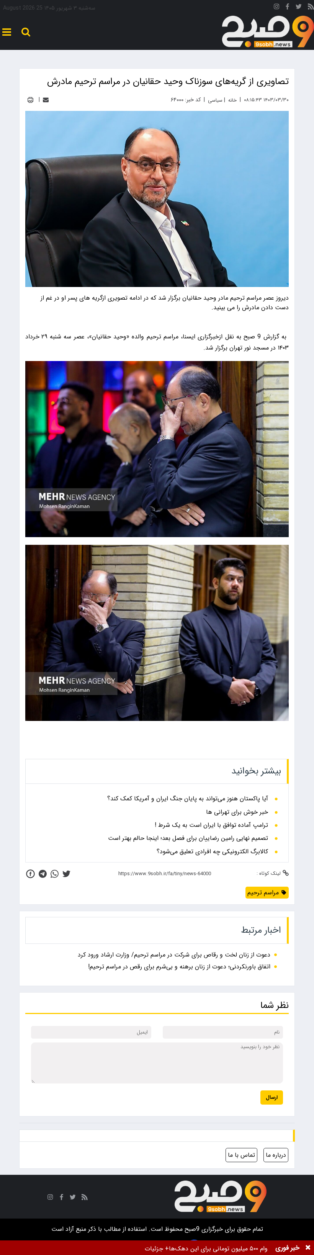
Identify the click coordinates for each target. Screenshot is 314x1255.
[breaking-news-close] (307, 1247)
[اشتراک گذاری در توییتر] (66, 874)
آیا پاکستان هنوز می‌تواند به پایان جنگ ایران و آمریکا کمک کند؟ (187, 799)
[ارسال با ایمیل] (46, 100)
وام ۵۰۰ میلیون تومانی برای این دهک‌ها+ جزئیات (206, 1248)
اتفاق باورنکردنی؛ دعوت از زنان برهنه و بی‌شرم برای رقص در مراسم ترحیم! (179, 966)
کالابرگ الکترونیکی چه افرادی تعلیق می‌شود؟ (212, 852)
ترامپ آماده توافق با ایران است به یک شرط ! (211, 825)
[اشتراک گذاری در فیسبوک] (30, 874)
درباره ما (276, 1155)
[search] (26, 32)
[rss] (311, 8)
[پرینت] (30, 100)
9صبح (191, 1229)
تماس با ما (241, 1155)
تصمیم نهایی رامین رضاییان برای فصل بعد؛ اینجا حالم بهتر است (188, 838)
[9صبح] (268, 32)
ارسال (272, 1097)
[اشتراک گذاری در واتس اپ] (54, 874)
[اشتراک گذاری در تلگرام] (43, 874)
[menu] (6, 32)
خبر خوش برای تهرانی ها (237, 812)
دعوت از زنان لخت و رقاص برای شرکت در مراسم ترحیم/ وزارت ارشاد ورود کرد (174, 955)
